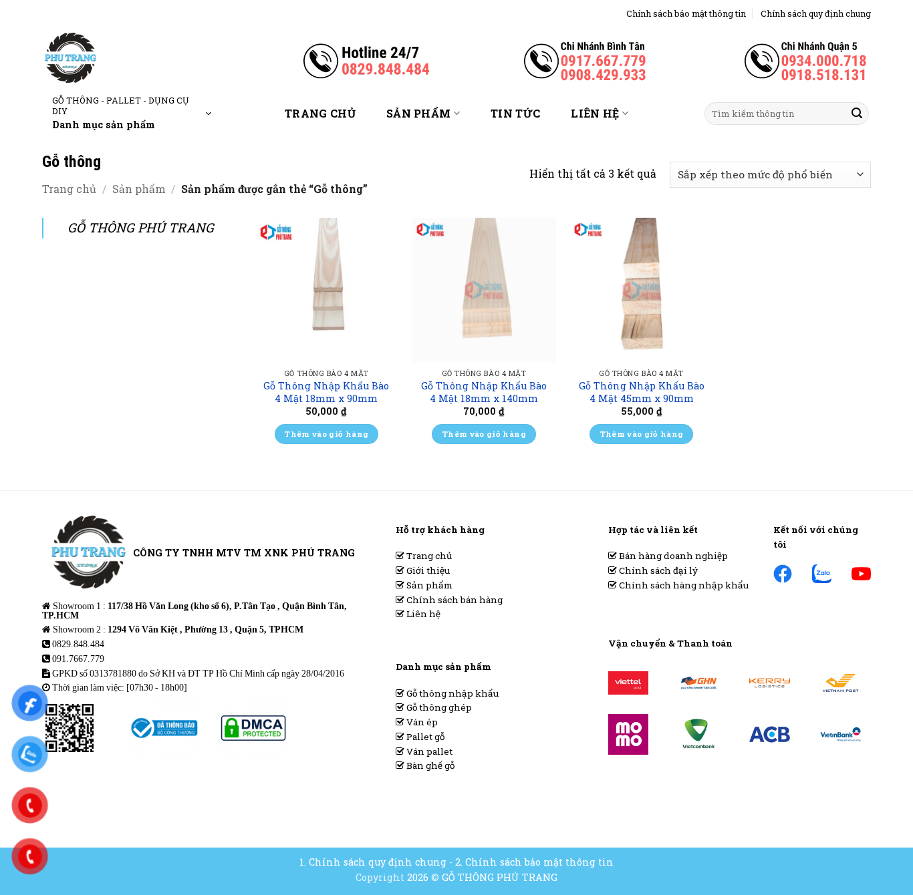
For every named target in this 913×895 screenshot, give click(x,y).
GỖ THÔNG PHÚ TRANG (141, 227)
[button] (131, 113)
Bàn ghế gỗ (429, 765)
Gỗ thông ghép (438, 707)
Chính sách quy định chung (816, 13)
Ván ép (421, 722)
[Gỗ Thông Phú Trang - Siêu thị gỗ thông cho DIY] (114, 58)
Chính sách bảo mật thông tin (686, 13)
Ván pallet (428, 751)
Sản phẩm (418, 113)
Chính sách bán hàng (453, 600)
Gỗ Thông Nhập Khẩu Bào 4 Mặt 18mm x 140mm (484, 392)
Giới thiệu (427, 570)
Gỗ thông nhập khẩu (451, 693)
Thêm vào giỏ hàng (326, 434)
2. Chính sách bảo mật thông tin (534, 862)
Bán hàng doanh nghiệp (672, 556)
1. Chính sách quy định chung (372, 862)
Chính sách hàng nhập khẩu (683, 585)
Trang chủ (320, 113)
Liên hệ (595, 113)
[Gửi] (856, 113)
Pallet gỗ (424, 737)
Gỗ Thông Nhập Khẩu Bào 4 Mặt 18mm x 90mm (326, 392)
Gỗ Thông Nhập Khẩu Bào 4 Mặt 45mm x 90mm (641, 392)
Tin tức (515, 113)
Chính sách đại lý (657, 570)
